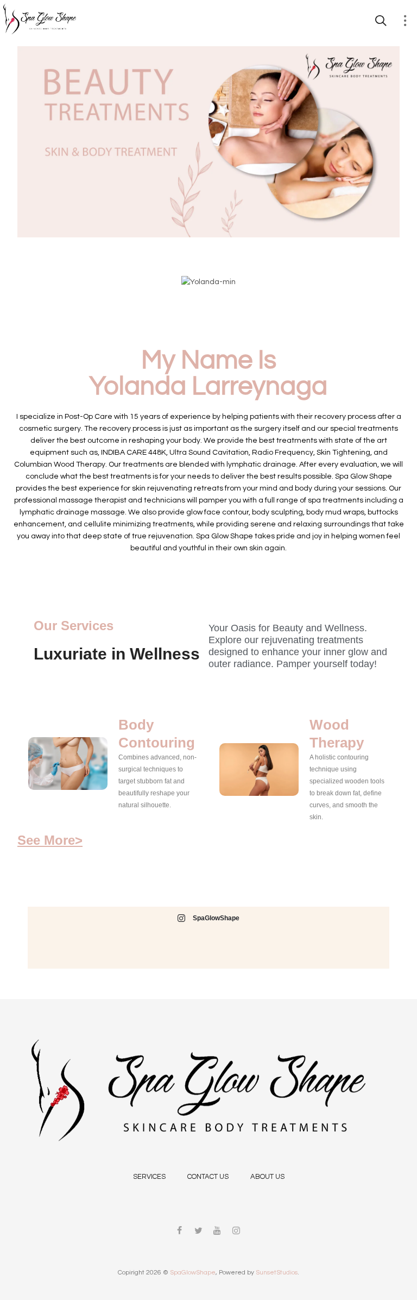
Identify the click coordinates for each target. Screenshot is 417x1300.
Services (149, 1176)
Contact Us (208, 1176)
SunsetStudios (277, 1272)
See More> (50, 840)
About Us (267, 1176)
